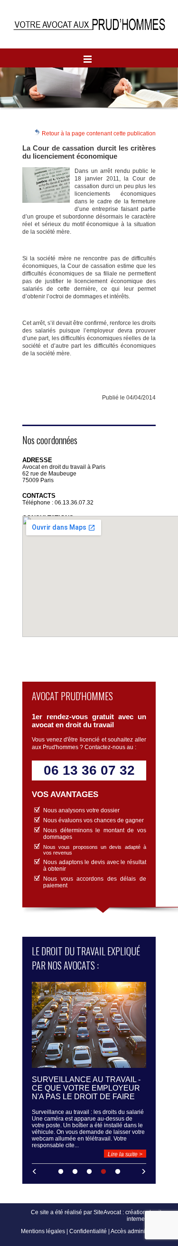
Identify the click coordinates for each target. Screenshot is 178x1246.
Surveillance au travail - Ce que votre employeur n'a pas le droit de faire (86, 1088)
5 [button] (117, 1172)
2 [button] (75, 1172)
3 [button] (89, 1172)
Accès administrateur (138, 1231)
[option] (89, 1070)
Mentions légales (43, 1231)
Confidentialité (88, 1231)
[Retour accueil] (89, 24)
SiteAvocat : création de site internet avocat (129, 1215)
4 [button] (103, 1172)
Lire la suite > (125, 1154)
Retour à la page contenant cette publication (98, 133)
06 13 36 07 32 (89, 770)
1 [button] (61, 1172)
